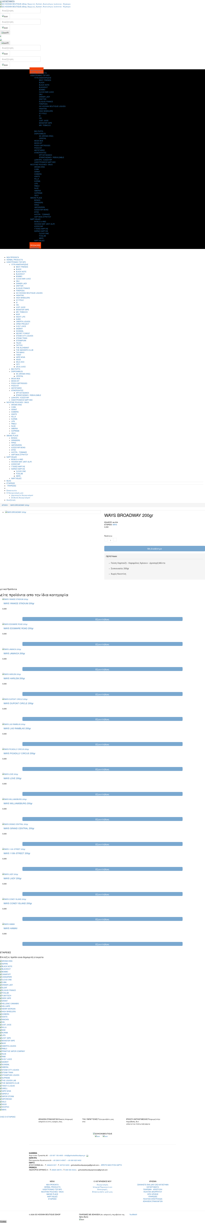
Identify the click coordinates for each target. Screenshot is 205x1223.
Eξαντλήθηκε (102, 619)
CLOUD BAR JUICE (46, 92)
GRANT (37, 171)
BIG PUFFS (38, 131)
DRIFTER (42, 99)
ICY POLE (43, 113)
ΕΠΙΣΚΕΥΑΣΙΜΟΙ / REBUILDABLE (51, 157)
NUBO (18, 319)
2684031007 (51, 1165)
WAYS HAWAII (10, 928)
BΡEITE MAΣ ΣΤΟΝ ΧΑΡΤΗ (111, 1165)
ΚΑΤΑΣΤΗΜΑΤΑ (8, 1)
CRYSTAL (42, 138)
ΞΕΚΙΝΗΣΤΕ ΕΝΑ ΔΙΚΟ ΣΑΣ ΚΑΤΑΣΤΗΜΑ (152, 1184)
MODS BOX (38, 141)
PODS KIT (38, 148)
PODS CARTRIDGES (42, 145)
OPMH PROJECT (22, 324)
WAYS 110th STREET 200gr (17, 853)
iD (40, 116)
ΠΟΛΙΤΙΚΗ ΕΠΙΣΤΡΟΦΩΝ (152, 1199)
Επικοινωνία (12, 490)
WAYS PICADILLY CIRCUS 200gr (19, 753)
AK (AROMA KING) (46, 136)
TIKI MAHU (20, 352)
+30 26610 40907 (59, 1160)
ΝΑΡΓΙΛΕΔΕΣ (35, 219)
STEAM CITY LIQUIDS (24, 336)
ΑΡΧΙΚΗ (5, 505)
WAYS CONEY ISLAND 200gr (18, 903)
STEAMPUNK (21, 340)
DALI (41, 94)
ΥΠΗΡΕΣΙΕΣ (34, 247)
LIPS (36, 183)
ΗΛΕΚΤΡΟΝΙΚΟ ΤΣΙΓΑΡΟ (40, 75)
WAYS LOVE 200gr (12, 778)
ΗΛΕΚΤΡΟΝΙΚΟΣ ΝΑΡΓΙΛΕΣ (22, 400)
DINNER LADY (44, 97)
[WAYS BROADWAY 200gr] (53, 512)
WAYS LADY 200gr (12, 878)
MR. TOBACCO (45, 125)
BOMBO (42, 89)
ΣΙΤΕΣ (36, 212)
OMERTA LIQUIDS (23, 321)
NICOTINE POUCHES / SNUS (41, 164)
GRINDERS (38, 202)
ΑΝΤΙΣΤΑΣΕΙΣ (39, 150)
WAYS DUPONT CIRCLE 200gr (18, 703)
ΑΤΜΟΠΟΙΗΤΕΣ (40, 152)
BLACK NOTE (44, 85)
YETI (18, 364)
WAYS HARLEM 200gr (14, 678)
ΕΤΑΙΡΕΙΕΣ (52, 1199)
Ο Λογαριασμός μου (15, 493)
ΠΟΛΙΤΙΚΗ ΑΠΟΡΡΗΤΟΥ (153, 1192)
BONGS (37, 200)
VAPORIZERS (39, 207)
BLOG (9, 481)
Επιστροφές (102, 1189)
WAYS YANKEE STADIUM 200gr (19, 603)
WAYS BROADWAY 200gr (19, 505)
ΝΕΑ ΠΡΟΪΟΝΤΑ (13, 257)
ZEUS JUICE (21, 366)
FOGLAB (42, 236)
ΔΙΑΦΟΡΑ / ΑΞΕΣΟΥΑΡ (43, 160)
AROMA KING (39, 167)
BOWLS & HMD (40, 221)
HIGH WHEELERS (46, 111)
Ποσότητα (108, 536)
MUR (18, 314)
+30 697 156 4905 (93, 1121)
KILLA (36, 179)
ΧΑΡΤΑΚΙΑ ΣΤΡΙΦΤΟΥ (42, 217)
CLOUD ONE (44, 233)
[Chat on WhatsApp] (87, 1155)
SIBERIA (37, 190)
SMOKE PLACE (36, 198)
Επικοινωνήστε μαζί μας (102, 1192)
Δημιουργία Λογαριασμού (22, 495)
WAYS (41, 238)
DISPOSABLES (40, 133)
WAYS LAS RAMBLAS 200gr (17, 728)
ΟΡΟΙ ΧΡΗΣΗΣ (152, 1194)
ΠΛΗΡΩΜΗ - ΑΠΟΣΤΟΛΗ (152, 1189)
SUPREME (38, 193)
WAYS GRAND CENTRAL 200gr (19, 828)
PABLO (37, 186)
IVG (40, 118)
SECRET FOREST (23, 333)
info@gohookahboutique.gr (75, 1155)
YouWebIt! (133, 1214)
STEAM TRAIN (21, 338)
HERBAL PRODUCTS (15, 259)
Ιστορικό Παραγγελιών (102, 1187)
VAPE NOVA (20, 357)
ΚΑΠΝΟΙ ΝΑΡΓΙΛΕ (41, 231)
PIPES (36, 205)
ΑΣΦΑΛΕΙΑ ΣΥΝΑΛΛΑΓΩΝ (153, 1201)
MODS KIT (38, 143)
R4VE (36, 188)
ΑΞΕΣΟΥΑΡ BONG (41, 209)
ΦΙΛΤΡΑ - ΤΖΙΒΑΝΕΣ (42, 214)
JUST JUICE (43, 120)
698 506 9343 (70, 1170)
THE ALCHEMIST (22, 347)
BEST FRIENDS (45, 80)
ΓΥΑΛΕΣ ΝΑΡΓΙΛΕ (41, 228)
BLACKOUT (43, 87)
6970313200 (64, 1165)
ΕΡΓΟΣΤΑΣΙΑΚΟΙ (45, 155)
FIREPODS (43, 104)
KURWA (37, 181)
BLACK (41, 82)
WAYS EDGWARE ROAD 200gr (18, 628)
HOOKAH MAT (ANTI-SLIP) (44, 224)
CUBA (36, 169)
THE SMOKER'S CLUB (24, 350)
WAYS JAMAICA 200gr (14, 653)
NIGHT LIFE (20, 317)
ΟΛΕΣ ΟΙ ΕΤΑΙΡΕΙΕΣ (7, 1117)
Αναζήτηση (11, 500)
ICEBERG (38, 174)
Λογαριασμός (102, 1184)
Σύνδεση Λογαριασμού (20, 497)
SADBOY (19, 328)
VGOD (18, 359)
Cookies (3, 1221)
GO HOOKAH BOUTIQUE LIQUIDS (52, 106)
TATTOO (19, 345)
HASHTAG (43, 108)
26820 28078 (57, 1170)
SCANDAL (20, 331)
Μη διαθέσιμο (154, 548)
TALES (18, 343)
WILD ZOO (20, 362)
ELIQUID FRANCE (46, 101)
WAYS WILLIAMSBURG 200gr (18, 803)
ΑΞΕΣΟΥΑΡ (38, 226)
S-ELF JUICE (21, 326)
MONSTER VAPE (45, 123)
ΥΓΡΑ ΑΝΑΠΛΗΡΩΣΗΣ (42, 78)
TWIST (18, 355)
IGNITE (37, 176)
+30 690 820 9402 (74, 1160)
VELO (13, 433)
